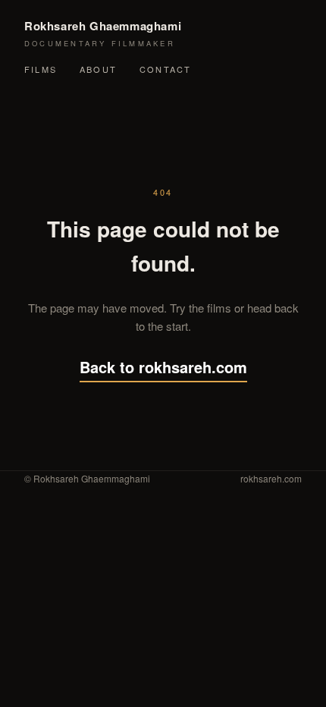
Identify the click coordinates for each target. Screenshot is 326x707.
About (98, 69)
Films (40, 69)
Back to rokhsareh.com (163, 367)
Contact (165, 69)
